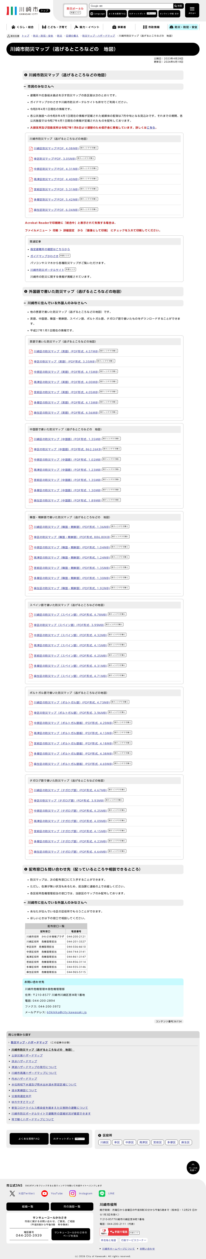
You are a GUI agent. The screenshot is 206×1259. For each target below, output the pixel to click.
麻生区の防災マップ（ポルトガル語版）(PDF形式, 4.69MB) (82, 764)
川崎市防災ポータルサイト (52, 270)
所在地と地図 (108, 1240)
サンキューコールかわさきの (71, 1234)
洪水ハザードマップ (24, 1061)
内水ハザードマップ (24, 1078)
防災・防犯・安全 (43, 36)
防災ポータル (75, 10)
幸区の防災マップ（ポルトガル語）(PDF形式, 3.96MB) (80, 713)
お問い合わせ (147, 1249)
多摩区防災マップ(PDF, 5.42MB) (65, 199)
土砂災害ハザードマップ (27, 1055)
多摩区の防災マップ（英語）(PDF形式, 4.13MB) (75, 402)
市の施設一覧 (72, 1206)
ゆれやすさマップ (23, 1102)
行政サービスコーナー (133, 1240)
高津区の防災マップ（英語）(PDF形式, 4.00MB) (75, 382)
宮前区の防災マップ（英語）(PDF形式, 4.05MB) (75, 392)
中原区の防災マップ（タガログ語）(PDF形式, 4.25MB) (80, 810)
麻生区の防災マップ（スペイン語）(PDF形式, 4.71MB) (80, 676)
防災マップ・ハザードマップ (98, 36)
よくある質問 (117, 14)
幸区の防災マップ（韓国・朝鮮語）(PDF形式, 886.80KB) (81, 537)
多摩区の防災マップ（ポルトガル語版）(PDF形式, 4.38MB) (82, 753)
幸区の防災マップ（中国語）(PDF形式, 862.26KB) (77, 449)
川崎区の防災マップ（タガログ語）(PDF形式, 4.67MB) (80, 790)
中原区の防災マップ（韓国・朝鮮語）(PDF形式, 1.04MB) (81, 547)
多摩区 (171, 1142)
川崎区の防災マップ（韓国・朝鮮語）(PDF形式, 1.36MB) (81, 527)
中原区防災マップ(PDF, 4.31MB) (65, 169)
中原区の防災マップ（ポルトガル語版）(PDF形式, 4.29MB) (82, 723)
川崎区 (104, 1142)
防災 (59, 36)
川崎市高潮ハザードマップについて (34, 1073)
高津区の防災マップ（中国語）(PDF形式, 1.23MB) (77, 470)
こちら (151, 127)
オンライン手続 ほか (169, 14)
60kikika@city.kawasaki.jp (67, 1012)
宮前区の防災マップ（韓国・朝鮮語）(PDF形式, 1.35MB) (81, 568)
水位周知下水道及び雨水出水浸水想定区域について (44, 1084)
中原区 (130, 1142)
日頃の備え (72, 36)
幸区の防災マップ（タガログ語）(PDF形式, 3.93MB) (78, 800)
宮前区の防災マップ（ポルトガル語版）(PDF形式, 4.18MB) (82, 743)
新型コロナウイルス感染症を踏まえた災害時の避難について (50, 1108)
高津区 (144, 1142)
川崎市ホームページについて (118, 1249)
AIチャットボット (142, 13)
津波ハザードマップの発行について (34, 1067)
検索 (180, 6)
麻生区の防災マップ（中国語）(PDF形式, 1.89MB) (77, 500)
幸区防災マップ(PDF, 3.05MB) (64, 158)
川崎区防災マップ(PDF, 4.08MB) (65, 148)
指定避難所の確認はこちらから (50, 249)
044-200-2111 (116, 1224)
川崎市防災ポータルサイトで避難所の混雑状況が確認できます (51, 1113)
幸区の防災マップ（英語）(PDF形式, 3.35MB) (74, 361)
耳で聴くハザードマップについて (33, 1119)
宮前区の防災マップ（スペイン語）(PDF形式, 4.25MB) (80, 655)
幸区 (117, 1142)
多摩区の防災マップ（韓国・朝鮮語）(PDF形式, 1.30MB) (81, 578)
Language (99, 14)
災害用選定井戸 (21, 1096)
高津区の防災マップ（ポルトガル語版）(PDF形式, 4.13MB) (82, 733)
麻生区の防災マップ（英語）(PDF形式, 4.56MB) (75, 412)
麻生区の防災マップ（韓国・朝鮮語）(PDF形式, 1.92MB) (81, 588)
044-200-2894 (44, 1000)
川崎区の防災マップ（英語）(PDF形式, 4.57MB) (75, 351)
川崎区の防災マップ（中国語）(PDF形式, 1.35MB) (77, 439)
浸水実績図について (24, 1090)
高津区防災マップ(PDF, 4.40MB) (65, 179)
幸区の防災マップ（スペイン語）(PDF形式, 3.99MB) (78, 625)
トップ (25, 36)
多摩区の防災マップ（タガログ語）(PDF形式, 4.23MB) (80, 841)
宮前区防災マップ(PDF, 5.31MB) (65, 189)
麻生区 (185, 1142)
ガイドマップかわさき (50, 256)
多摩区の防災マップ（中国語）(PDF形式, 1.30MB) (77, 490)
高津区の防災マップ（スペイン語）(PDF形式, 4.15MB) (80, 645)
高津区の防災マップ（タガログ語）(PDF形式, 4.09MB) (80, 821)
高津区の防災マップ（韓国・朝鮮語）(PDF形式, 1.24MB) (81, 557)
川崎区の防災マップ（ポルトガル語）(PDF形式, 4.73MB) (81, 702)
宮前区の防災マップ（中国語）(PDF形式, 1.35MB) (77, 480)
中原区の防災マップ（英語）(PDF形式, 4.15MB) (75, 372)
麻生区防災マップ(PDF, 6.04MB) (65, 210)
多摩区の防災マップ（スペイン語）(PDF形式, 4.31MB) (80, 666)
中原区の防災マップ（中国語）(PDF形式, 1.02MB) (77, 459)
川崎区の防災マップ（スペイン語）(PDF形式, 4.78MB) (80, 614)
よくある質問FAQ (29, 1139)
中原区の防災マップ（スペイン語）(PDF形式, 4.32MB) (80, 635)
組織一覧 (27, 1206)
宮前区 (157, 1142)
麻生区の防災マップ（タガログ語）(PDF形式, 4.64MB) (80, 851)
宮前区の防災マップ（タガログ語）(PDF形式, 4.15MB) (80, 831)
